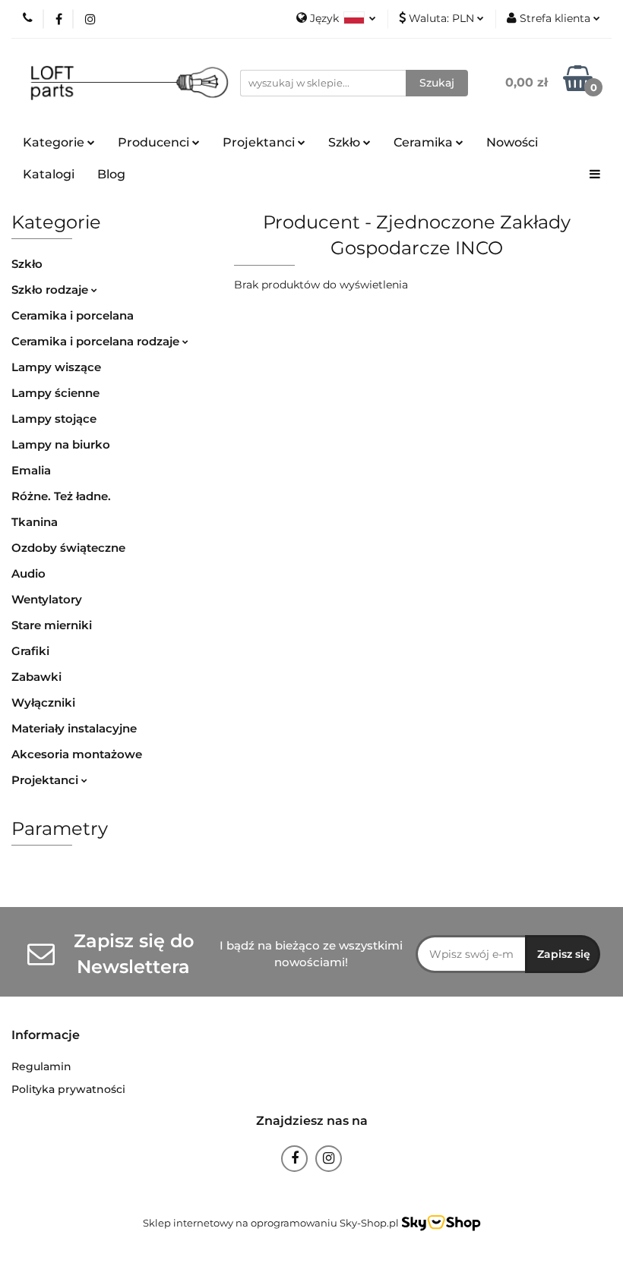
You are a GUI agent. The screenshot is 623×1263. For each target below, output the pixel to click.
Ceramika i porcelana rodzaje (96, 341)
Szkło (27, 264)
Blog (111, 174)
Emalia (31, 470)
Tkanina (34, 522)
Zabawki (36, 676)
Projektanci (46, 780)
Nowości (512, 142)
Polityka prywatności (68, 1089)
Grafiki (30, 651)
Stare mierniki (51, 625)
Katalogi (48, 174)
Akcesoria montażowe (76, 754)
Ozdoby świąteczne (68, 547)
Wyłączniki (43, 702)
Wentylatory (46, 599)
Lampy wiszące (56, 367)
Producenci (155, 142)
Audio (28, 573)
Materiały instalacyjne (74, 728)
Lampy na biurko (60, 444)
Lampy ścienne (55, 393)
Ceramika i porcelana (72, 315)
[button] (45, 1036)
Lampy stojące (53, 418)
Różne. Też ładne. (61, 496)
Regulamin (41, 1066)
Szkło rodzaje (51, 289)
